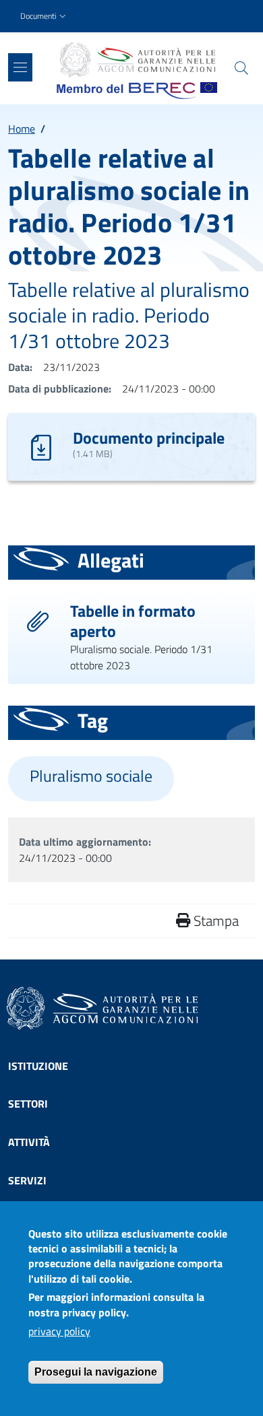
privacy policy (59, 1331)
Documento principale (149, 438)
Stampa (214, 920)
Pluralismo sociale (91, 776)
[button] (44, 16)
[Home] (137, 60)
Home (21, 129)
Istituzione (38, 1066)
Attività (29, 1142)
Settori (28, 1103)
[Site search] (241, 68)
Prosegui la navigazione (95, 1372)
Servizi (27, 1180)
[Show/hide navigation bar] (20, 67)
